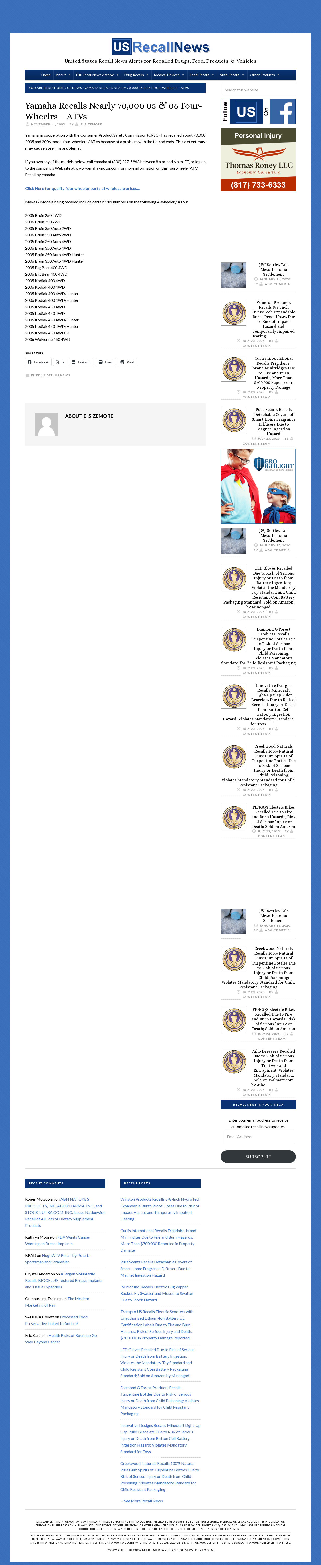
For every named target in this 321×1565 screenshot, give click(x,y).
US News (62, 375)
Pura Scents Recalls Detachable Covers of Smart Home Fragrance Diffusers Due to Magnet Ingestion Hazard (273, 421)
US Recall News (160, 47)
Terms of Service (183, 1550)
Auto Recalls (229, 75)
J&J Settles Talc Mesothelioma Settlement (273, 269)
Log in (207, 1550)
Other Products (262, 75)
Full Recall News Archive (95, 75)
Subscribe (258, 1156)
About (61, 75)
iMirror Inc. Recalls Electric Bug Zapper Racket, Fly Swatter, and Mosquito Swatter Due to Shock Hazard (156, 1293)
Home (46, 75)
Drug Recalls (134, 75)
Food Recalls (199, 75)
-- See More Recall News (141, 1500)
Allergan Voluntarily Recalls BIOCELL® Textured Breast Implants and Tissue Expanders (63, 1280)
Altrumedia (153, 1550)
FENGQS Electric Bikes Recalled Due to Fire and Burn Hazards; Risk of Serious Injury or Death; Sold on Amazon (274, 817)
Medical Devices (167, 75)
